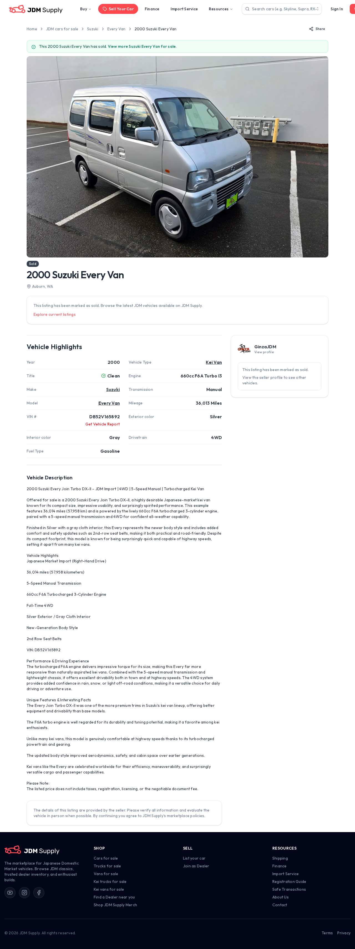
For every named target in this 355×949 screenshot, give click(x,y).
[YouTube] (10, 892)
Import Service (184, 8)
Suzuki (92, 28)
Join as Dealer (196, 865)
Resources (219, 8)
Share (320, 29)
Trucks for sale (107, 865)
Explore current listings (55, 314)
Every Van (116, 28)
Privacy (344, 932)
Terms (327, 932)
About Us (280, 897)
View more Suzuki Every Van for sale (142, 46)
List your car (194, 858)
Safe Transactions (289, 889)
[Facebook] (38, 892)
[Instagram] (24, 892)
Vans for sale (106, 873)
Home (32, 28)
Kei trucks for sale (110, 881)
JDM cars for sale (62, 28)
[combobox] (282, 8)
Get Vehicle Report (102, 424)
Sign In (337, 8)
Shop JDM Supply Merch (115, 904)
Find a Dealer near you (114, 897)
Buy (83, 8)
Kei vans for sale (109, 889)
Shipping (280, 858)
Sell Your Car (121, 8)
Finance (152, 8)
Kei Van (214, 362)
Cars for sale (106, 858)
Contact (279, 904)
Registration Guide (289, 881)
